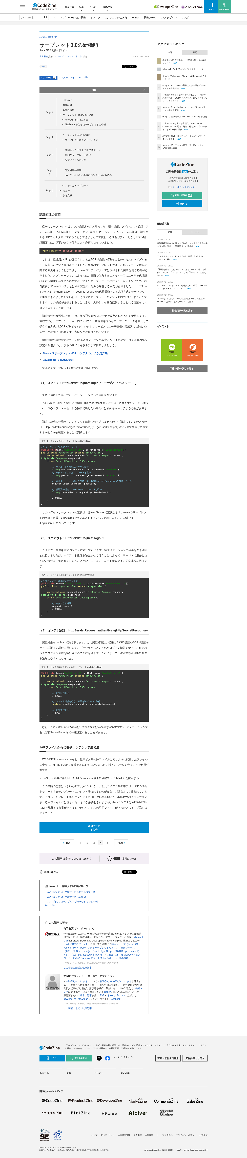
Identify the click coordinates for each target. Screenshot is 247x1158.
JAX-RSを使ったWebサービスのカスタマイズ (71, 891)
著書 (82, 995)
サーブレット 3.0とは (76, 119)
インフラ (95, 17)
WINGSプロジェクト (77, 944)
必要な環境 (68, 109)
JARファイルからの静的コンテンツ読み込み (88, 175)
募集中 (107, 991)
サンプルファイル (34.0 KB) (73, 77)
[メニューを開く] (22, 6)
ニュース (69, 6)
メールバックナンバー (184, 186)
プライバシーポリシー (186, 1135)
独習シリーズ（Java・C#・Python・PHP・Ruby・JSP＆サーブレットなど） (102, 945)
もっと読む (50, 905)
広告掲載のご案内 (195, 1058)
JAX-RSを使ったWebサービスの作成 (66, 896)
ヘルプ (94, 1135)
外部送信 (203, 1135)
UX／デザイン (169, 17)
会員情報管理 (124, 1135)
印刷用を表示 (51, 872)
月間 (195, 52)
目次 (94, 90)
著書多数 (123, 958)
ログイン (184, 203)
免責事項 (138, 1135)
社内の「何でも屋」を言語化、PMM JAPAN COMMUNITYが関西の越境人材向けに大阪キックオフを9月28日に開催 (184, 126)
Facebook (115, 998)
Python (135, 17)
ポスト (130, 66)
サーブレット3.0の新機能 (76, 134)
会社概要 (149, 1135)
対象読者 (67, 105)
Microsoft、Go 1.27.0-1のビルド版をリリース (183, 69)
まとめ (66, 190)
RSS (102, 995)
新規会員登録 (183, 195)
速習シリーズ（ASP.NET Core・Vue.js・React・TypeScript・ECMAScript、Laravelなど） (102, 951)
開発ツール (150, 17)
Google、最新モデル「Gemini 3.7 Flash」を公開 (184, 116)
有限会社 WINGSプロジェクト (116, 981)
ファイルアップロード (77, 185)
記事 (81, 6)
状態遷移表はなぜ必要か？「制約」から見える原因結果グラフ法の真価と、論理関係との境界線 (182, 245)
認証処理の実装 (73, 170)
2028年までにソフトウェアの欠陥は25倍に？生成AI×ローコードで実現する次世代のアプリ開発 (182, 300)
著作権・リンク (108, 1135)
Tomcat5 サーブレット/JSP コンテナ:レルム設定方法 (75, 353)
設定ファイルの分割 (75, 159)
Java (43, 66)
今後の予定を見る (184, 368)
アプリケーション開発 (73, 17)
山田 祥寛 (43, 56)
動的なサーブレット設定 (78, 155)
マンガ (185, 17)
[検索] (46, 17)
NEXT (120, 842)
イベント (93, 6)
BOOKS (107, 6)
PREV (67, 842)
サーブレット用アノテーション (81, 139)
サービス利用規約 (164, 1135)
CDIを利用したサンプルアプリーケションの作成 (72, 901)
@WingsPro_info (117, 995)
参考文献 (67, 195)
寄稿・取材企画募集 (168, 1058)
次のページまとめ (94, 827)
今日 (170, 52)
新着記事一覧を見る (182, 310)
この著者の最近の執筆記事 (78, 967)
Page (49, 112)
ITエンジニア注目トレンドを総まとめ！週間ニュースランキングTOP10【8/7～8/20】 (182, 287)
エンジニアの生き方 (116, 17)
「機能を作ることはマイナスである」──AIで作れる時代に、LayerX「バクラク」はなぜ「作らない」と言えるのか (184, 97)
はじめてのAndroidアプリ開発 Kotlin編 (91, 958)
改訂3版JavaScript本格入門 (87, 954)
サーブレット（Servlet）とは (78, 114)
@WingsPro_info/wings (76, 998)
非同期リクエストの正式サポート (82, 150)
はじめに (67, 100)
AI (55, 17)
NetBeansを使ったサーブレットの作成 (85, 124)
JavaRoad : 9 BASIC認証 (58, 360)
